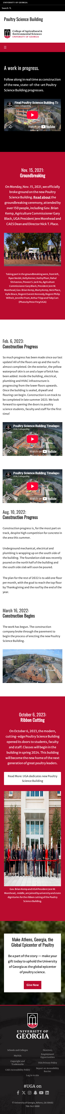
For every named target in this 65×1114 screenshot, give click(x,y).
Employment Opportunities (47, 1055)
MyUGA (17, 1055)
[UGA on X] (24, 1093)
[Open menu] (5, 47)
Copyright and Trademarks (17, 1062)
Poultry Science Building (23, 19)
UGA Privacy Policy (47, 1062)
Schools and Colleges (17, 1050)
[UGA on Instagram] (30, 1093)
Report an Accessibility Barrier (47, 1070)
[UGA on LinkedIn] (47, 1093)
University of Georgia (32, 1026)
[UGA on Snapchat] (36, 1093)
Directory (47, 1050)
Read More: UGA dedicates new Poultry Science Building (32, 778)
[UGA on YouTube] (42, 1093)
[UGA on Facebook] (19, 1093)
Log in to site (32, 1075)
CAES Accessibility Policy (17, 1070)
